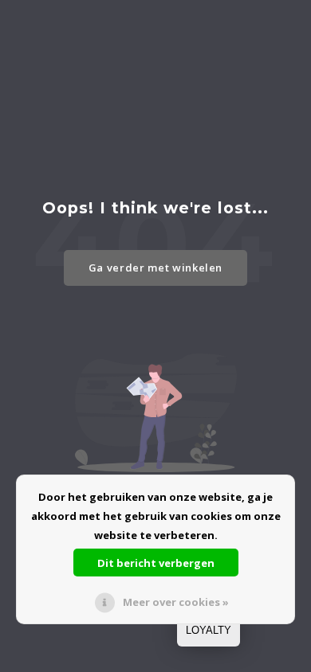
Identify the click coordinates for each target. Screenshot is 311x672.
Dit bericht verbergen (156, 563)
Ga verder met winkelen (155, 267)
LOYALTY (208, 630)
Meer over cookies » (176, 602)
